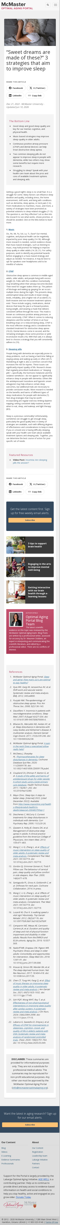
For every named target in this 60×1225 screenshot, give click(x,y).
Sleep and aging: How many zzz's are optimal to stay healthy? (31, 679)
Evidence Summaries (10, 1159)
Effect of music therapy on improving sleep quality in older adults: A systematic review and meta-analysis (31, 985)
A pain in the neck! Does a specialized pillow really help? (31, 746)
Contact (35, 1167)
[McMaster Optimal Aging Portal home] (13, 1206)
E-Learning (6, 1155)
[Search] (47, 5)
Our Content (37, 1148)
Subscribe (30, 520)
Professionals (7, 1163)
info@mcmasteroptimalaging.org (30, 1087)
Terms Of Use (51, 1222)
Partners (36, 1163)
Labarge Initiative (40, 1159)
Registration (37, 1152)
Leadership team (39, 1155)
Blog (3, 1148)
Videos (4, 1152)
